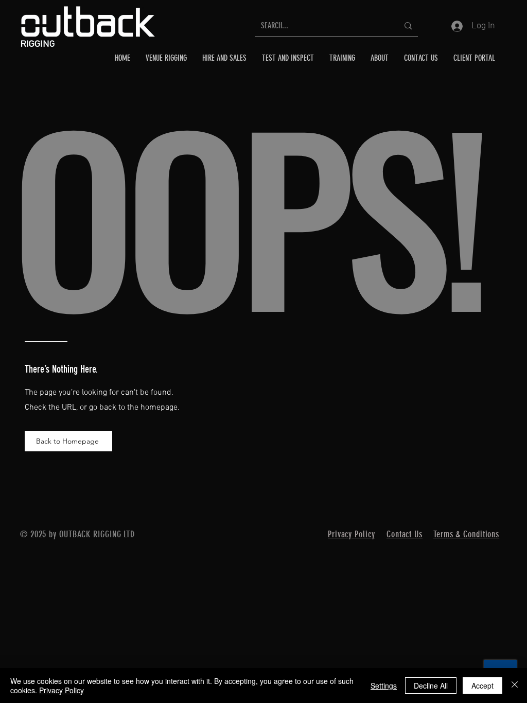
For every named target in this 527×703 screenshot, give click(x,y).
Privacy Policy (61, 690)
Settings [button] (384, 685)
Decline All (431, 685)
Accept (482, 685)
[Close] (514, 685)
